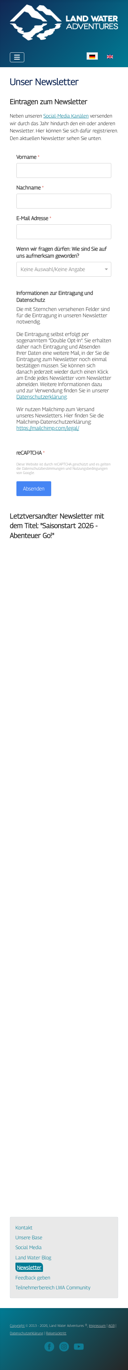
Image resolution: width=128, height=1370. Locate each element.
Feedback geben (32, 1277)
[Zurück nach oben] (117, 1358)
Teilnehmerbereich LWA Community (52, 1287)
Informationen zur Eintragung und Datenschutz (54, 296)
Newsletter (29, 1267)
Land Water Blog (33, 1257)
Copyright (17, 1326)
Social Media (28, 1247)
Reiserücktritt (56, 1333)
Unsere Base (28, 1237)
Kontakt (23, 1227)
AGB (111, 1326)
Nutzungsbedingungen (90, 468)
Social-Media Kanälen (66, 116)
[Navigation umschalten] (17, 57)
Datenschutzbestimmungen (43, 468)
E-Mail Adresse (33, 218)
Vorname (27, 157)
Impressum (97, 1326)
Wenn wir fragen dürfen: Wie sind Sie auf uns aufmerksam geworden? (61, 252)
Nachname (30, 187)
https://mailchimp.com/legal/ (47, 428)
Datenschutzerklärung (41, 397)
